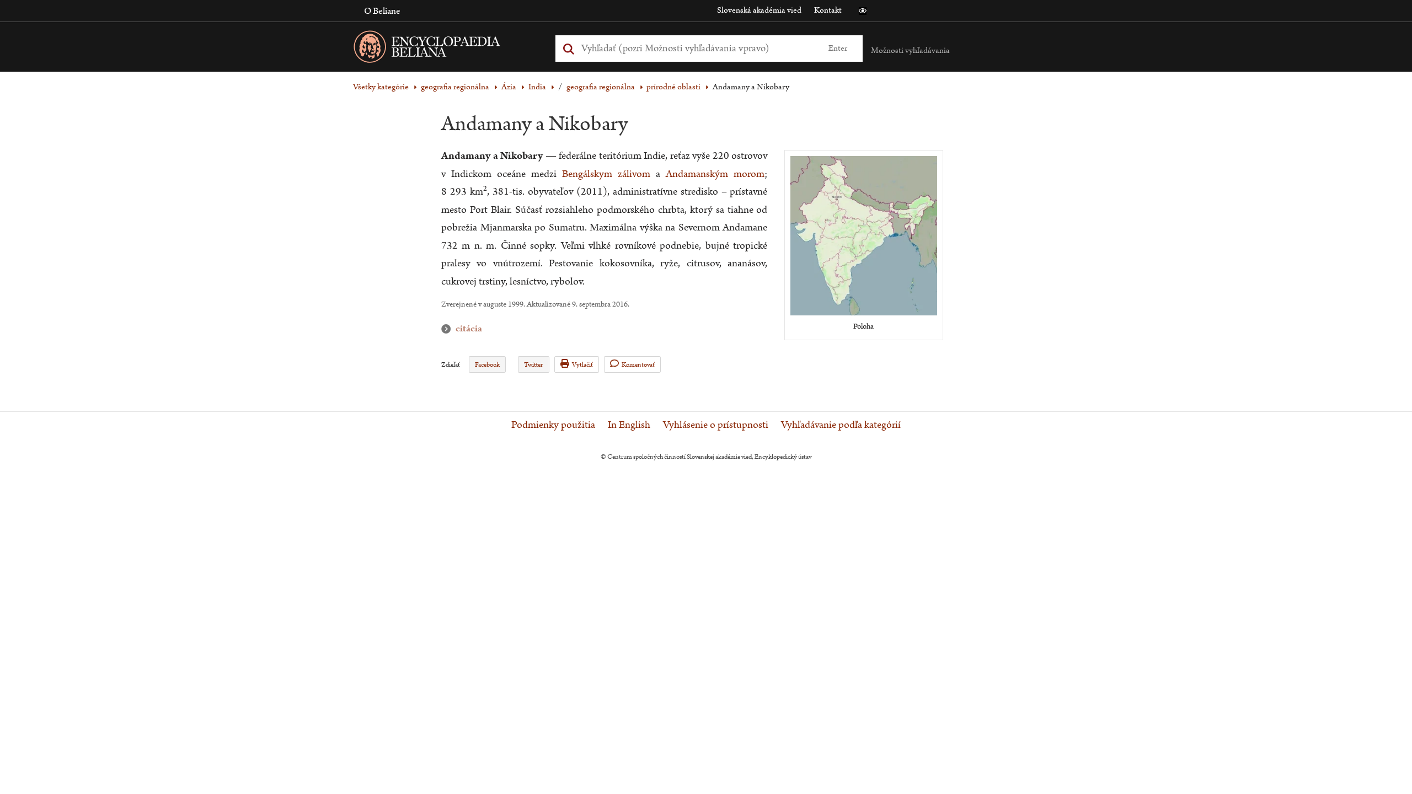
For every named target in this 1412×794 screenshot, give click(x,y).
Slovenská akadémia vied (759, 10)
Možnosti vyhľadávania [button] (910, 50)
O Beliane (382, 11)
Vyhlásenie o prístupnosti (715, 425)
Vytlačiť (582, 364)
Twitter (533, 364)
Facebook (487, 364)
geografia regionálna (455, 87)
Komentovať (638, 364)
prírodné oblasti (673, 87)
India (537, 87)
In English (629, 425)
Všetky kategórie (381, 87)
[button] (862, 11)
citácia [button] (448, 329)
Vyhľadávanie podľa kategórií (841, 425)
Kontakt (828, 10)
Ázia (508, 87)
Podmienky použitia (553, 425)
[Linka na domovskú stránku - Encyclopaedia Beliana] (444, 48)
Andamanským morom (715, 174)
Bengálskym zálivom (606, 174)
